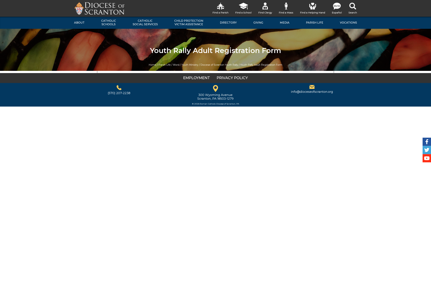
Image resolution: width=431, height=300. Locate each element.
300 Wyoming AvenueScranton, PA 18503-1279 (215, 97)
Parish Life (164, 64)
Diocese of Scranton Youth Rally (219, 64)
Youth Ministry (189, 64)
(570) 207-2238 (119, 93)
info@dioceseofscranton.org (312, 92)
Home (152, 64)
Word (176, 64)
